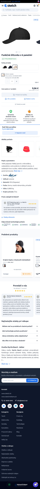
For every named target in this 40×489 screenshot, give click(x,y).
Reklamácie (5, 466)
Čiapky (29, 15)
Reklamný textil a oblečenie (20, 15)
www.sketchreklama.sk (9, 397)
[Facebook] (3, 406)
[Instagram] (9, 406)
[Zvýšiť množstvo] (16, 81)
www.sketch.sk (6, 393)
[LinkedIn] (15, 406)
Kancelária (4, 428)
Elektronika (5, 420)
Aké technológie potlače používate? (14, 331)
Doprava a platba (7, 462)
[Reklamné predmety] (2, 6)
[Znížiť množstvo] (7, 81)
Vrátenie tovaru (6, 469)
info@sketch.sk (22, 401)
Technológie (20, 424)
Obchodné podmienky (8, 458)
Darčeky (4, 424)
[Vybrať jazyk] (38, 1)
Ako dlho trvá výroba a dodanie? (13, 341)
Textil (9, 15)
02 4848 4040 (8, 401)
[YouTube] (21, 406)
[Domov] (10, 5)
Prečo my (19, 416)
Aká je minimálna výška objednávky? (15, 336)
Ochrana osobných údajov (9, 473)
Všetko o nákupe (6, 450)
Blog (17, 432)
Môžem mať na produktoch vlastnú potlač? (17, 326)
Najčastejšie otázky (7, 454)
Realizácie (19, 428)
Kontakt (19, 436)
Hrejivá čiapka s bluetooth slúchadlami (16, 260)
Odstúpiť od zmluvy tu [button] (8, 477)
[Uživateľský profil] (35, 6)
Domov (5, 15)
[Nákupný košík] (38, 6)
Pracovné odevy (6, 432)
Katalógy (19, 420)
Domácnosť (5, 436)
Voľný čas (4, 439)
